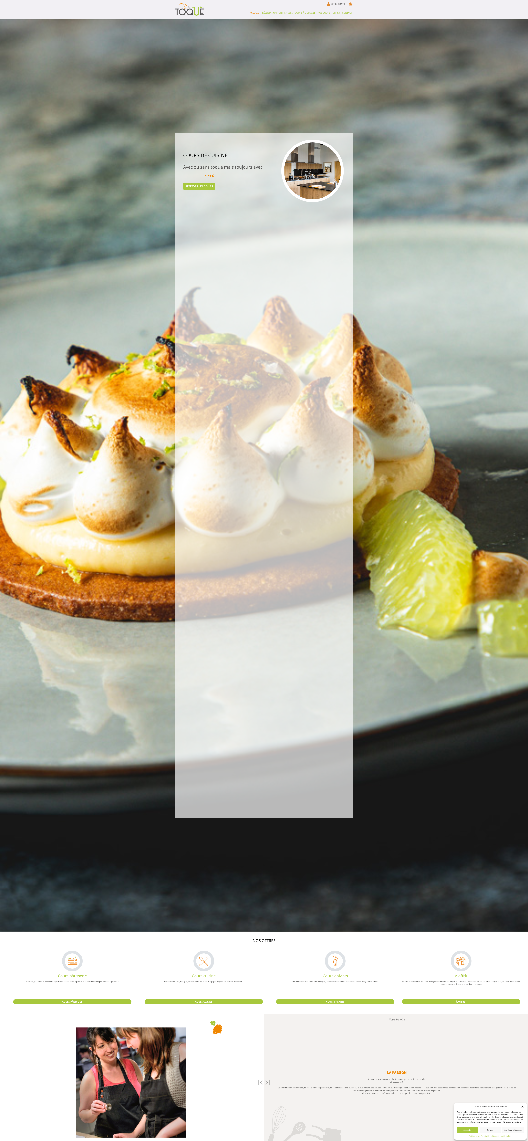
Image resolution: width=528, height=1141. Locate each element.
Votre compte (337, 4)
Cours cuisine (203, 1001)
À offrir (461, 1001)
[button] (522, 1106)
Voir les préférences (513, 1129)
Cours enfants (335, 1001)
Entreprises (286, 12)
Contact (347, 12)
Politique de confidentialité (479, 1136)
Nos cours (324, 12)
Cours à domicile (305, 12)
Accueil (254, 12)
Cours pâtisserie (72, 1001)
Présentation (269, 12)
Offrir (336, 12)
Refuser (490, 1129)
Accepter (468, 1129)
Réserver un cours (199, 186)
